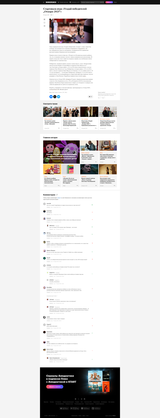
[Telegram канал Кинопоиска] (81, 399)
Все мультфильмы (60, 403)
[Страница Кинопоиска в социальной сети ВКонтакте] (75, 399)
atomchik (49, 203)
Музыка (79, 415)
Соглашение (58, 402)
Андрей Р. (49, 324)
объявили (68, 79)
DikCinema (51, 225)
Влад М (48, 257)
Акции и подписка (89, 403)
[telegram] (44, 26)
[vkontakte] (44, 19)
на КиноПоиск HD (54, 89)
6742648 (49, 265)
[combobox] (90, 2)
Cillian (48, 341)
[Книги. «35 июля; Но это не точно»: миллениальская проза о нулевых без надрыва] (71, 175)
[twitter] (44, 22)
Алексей (49, 218)
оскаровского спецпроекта (77, 48)
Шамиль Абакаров (51, 250)
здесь (84, 76)
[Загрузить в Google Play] (75, 408)
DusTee (48, 241)
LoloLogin (51, 299)
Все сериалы (111, 402)
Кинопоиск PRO (88, 402)
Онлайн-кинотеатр (64, 2)
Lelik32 (48, 317)
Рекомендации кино (79, 403)
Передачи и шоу (69, 403)
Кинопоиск (53, 415)
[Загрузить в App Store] (64, 408)
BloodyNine (49, 287)
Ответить (48, 207)
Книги (87, 415)
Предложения (96, 402)
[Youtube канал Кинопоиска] (84, 399)
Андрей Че (51, 272)
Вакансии (46, 402)
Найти (103, 2)
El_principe (49, 210)
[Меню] (43, 2)
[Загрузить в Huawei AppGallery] (85, 408)
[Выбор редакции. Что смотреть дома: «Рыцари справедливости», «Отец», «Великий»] (52, 118)
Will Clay (48, 233)
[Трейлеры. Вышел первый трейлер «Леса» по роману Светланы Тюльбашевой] (89, 175)
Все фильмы (104, 402)
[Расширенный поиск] (101, 2)
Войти (115, 2)
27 (91, 96)
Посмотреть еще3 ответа (51, 295)
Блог (82, 402)
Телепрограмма (74, 415)
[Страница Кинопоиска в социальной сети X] (78, 399)
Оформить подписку (54, 386)
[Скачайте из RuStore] (96, 408)
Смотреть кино (109, 2)
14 (115, 128)
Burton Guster (50, 349)
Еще (52, 207)
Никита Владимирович (54, 358)
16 (96, 128)
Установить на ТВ (75, 2)
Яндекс (114, 415)
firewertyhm (49, 331)
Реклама (52, 402)
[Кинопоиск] (51, 2)
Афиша (83, 415)
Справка (77, 402)
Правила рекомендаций (68, 402)
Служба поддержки (99, 403)
